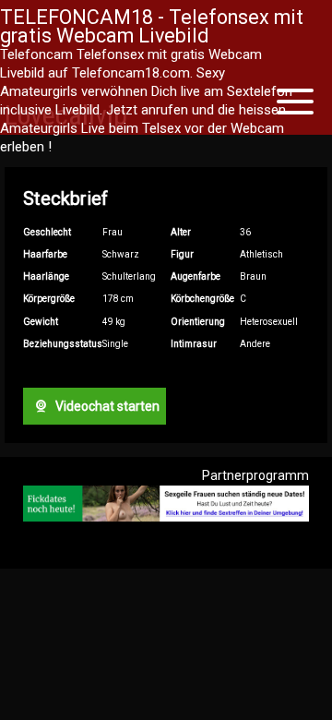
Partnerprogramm (255, 475)
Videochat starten (106, 406)
